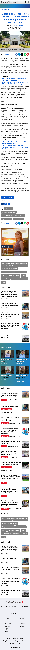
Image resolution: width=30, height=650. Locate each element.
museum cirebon (7, 215)
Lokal (2, 6)
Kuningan (24, 279)
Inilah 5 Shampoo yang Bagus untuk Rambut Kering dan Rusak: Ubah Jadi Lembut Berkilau (15, 147)
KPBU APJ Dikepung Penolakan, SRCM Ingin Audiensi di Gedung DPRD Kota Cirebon (10, 314)
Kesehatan (22, 626)
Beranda (3, 9)
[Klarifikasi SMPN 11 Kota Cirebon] (7, 370)
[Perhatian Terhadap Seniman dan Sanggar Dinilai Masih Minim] (25, 465)
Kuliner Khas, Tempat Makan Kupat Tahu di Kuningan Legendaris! (15, 142)
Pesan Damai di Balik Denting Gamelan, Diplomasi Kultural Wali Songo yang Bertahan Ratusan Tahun (9, 503)
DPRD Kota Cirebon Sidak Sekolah (21, 360)
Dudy (23, 275)
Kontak (24, 641)
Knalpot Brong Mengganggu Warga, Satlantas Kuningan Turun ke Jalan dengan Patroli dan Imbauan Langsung (10, 490)
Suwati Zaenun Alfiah (17, 25)
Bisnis (14, 6)
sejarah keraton (6, 219)
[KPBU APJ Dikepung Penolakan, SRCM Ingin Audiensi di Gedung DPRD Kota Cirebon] (25, 315)
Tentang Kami (17, 641)
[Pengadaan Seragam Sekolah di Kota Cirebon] (22, 370)
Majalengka (8, 629)
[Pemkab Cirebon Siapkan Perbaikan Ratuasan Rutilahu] (25, 306)
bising (4, 275)
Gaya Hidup (22, 629)
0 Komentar (5, 54)
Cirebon (9, 9)
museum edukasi (19, 215)
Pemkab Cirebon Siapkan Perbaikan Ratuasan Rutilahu (10, 304)
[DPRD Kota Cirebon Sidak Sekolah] (22, 354)
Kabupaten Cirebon (6, 409)
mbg (3, 282)
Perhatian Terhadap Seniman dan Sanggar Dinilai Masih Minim (11, 463)
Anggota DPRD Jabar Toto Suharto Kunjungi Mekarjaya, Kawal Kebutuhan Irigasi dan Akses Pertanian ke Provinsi (9, 293)
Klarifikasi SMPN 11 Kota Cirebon (6, 376)
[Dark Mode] (25, 2)
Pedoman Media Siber (17, 638)
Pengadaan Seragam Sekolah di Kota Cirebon (22, 377)
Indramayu (7, 626)
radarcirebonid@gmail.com (15, 611)
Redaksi (8, 638)
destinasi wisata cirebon (9, 212)
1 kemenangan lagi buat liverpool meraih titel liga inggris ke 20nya (14, 264)
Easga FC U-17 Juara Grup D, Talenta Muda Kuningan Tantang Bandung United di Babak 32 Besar (10, 477)
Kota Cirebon (5, 423)
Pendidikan (4, 457)
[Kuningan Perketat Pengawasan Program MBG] (25, 338)
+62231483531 (15, 613)
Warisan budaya (18, 219)
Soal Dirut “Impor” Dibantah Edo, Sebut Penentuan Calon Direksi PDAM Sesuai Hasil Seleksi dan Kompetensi (11, 326)
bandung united (20, 272)
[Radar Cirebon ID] (10, 2)
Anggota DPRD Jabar (8, 272)
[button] (3, 6)
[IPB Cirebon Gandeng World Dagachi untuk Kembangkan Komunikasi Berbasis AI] (25, 453)
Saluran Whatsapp (14, 643)
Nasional (9, 6)
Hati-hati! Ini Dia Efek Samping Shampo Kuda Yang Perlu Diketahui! (14, 79)
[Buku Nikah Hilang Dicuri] (7, 354)
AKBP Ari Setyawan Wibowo (9, 268)
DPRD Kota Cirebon (13, 275)
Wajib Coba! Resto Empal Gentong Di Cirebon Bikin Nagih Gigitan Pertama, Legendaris (15, 83)
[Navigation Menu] (28, 2)
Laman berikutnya (7, 197)
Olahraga (20, 6)
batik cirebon (8, 209)
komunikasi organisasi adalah (10, 279)
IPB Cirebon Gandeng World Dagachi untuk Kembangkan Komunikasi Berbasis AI (9, 452)
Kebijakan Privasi (7, 641)
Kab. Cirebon (8, 623)
